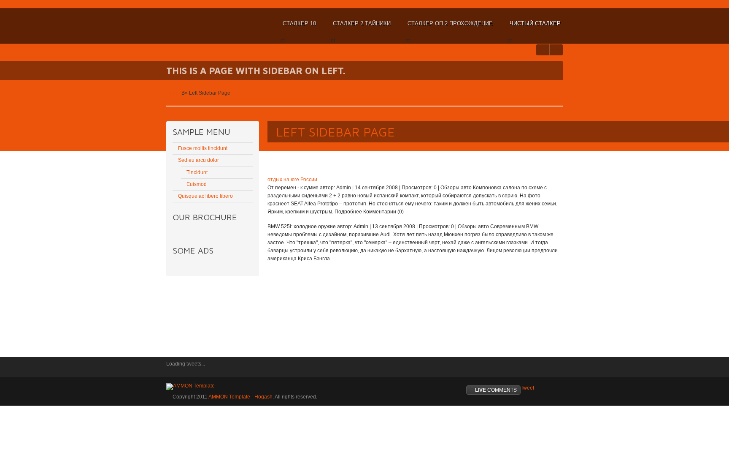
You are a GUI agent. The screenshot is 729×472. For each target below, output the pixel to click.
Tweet (527, 388)
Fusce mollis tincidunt (202, 148)
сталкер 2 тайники (361, 27)
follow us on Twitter (172, 369)
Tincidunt (197, 172)
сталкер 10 (298, 27)
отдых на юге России (292, 180)
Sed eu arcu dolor (198, 160)
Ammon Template (193, 23)
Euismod (196, 184)
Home (173, 93)
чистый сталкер (534, 27)
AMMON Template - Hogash (240, 397)
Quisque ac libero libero (205, 196)
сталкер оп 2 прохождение (449, 27)
